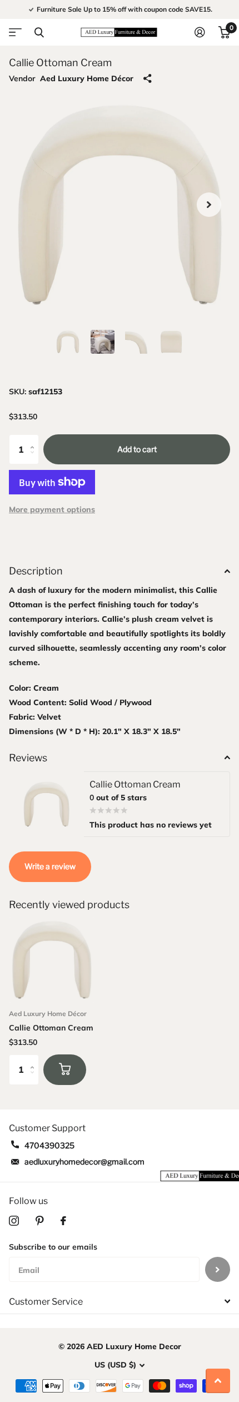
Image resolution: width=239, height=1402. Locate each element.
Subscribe (217, 1269)
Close (38, 32)
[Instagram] (14, 1221)
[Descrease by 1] (34, 459)
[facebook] (63, 1221)
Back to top (218, 1381)
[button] (209, 204)
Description (36, 571)
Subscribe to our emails (53, 1247)
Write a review (50, 866)
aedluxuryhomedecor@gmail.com (84, 1161)
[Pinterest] (40, 1221)
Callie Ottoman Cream (51, 1028)
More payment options (52, 509)
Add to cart (137, 449)
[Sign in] (200, 32)
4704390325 (49, 1145)
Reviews (28, 758)
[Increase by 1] (34, 439)
